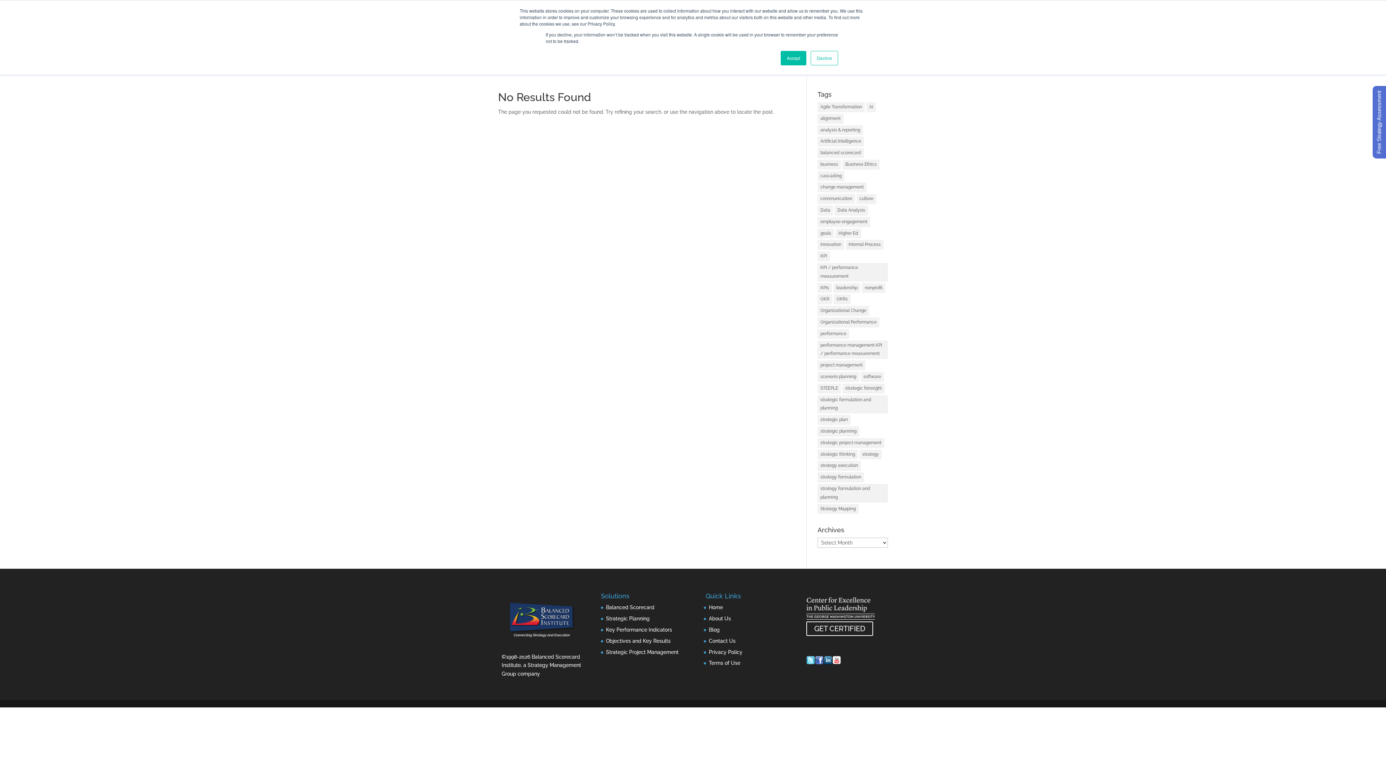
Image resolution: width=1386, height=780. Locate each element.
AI (871, 106)
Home (716, 607)
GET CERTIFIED (839, 628)
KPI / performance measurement (839, 272)
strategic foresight (863, 388)
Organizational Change (843, 310)
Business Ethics (861, 164)
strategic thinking (837, 454)
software (872, 376)
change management (842, 187)
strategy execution (839, 465)
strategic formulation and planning (845, 404)
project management (841, 365)
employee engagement (843, 221)
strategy (870, 454)
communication (836, 198)
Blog (714, 630)
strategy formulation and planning (845, 493)
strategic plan (834, 419)
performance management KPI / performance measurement (851, 349)
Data (825, 210)
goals (825, 233)
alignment (830, 118)
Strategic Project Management (642, 652)
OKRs (842, 299)
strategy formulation (840, 477)
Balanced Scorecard (630, 607)
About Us (720, 618)
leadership (847, 287)
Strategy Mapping (838, 508)
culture (866, 198)
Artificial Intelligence (840, 141)
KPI (823, 256)
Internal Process (865, 244)
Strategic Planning (628, 618)
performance (833, 333)
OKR (824, 299)
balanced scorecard (840, 152)
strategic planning (838, 431)
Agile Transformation (841, 106)
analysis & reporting (840, 130)
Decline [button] (824, 58)
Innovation (830, 244)
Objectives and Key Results (638, 641)
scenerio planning (838, 376)
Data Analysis (851, 210)
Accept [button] (793, 58)
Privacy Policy (725, 652)
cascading (831, 175)
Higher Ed (848, 233)
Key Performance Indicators (639, 630)
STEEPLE (829, 388)
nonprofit (873, 287)
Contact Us (722, 641)
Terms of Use (724, 663)
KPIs (824, 287)
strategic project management (850, 442)
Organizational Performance (848, 322)
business (829, 164)
